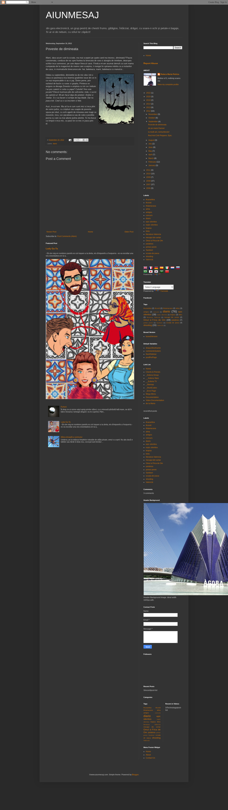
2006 (148, 188)
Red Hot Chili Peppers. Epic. (160, 135)
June (150, 147)
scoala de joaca (152, 253)
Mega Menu (151, 394)
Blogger (135, 775)
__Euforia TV (151, 381)
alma (148, 209)
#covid (148, 203)
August (151, 140)
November (153, 114)
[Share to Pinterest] (86, 140)
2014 (148, 104)
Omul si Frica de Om (154, 241)
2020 (148, 97)
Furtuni (64, 407)
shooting (149, 256)
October (152, 118)
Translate (164, 291)
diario (55, 144)
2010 (148, 174)
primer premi (151, 247)
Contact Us (150, 758)
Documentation (152, 397)
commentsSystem (153, 351)
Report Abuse (150, 63)
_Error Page (151, 391)
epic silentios (151, 222)
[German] (156, 268)
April (150, 155)
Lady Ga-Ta (52, 248)
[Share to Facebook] (83, 140)
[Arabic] (162, 272)
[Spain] (162, 268)
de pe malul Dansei (156, 128)
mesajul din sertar (153, 237)
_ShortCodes (151, 388)
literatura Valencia (153, 234)
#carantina (150, 199)
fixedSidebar (151, 354)
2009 (148, 177)
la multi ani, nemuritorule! (158, 132)
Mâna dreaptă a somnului (71, 437)
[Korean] (156, 272)
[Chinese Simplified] (167, 272)
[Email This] (75, 140)
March (151, 158)
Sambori (149, 250)
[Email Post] (70, 140)
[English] (145, 268)
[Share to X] (81, 140)
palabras (149, 244)
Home (90, 232)
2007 (148, 184)
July (150, 144)
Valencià (149, 259)
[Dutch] (173, 268)
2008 (148, 181)
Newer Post (51, 232)
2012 (148, 111)
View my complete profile (168, 84)
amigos (149, 212)
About (148, 755)
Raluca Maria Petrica (170, 74)
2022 (148, 93)
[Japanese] (151, 272)
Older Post (129, 232)
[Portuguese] (145, 272)
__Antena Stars (152, 378)
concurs (149, 215)
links (148, 231)
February (152, 162)
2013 (148, 107)
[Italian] (167, 268)
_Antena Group (152, 375)
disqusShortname (153, 348)
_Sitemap (150, 384)
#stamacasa (151, 206)
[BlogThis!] (78, 140)
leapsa (149, 228)
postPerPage (151, 357)
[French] (151, 268)
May (150, 151)
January (152, 165)
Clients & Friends (153, 372)
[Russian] (178, 268)
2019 (148, 100)
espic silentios (152, 225)
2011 (148, 170)
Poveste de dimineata (157, 125)
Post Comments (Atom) (67, 236)
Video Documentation (155, 400)
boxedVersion (151, 336)
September (153, 121)
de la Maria (150, 403)
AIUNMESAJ (72, 15)
